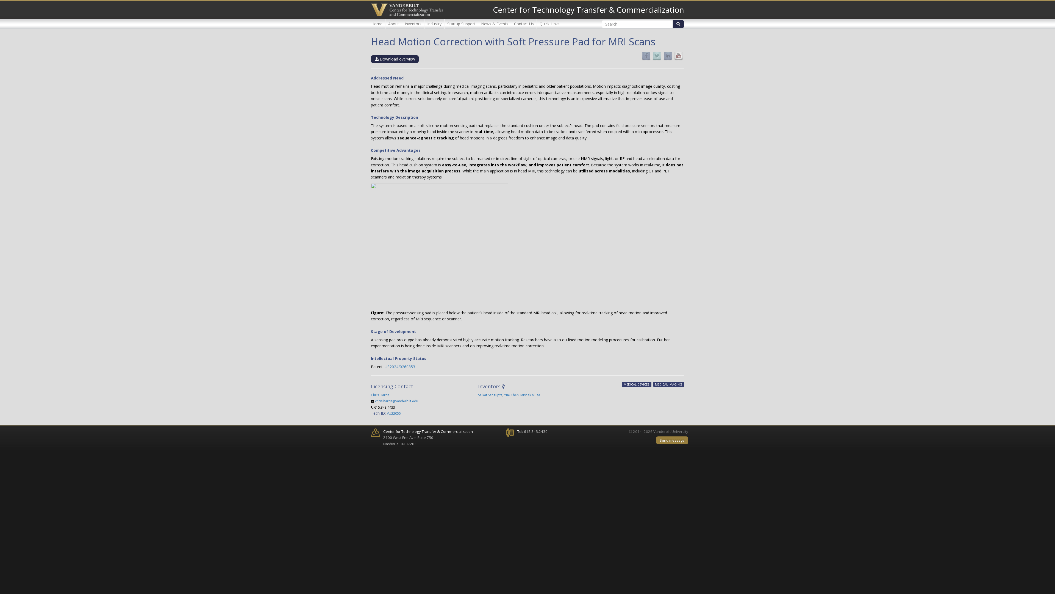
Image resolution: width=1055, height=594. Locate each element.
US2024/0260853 (400, 366)
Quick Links (550, 23)
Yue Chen (511, 395)
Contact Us (524, 23)
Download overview (397, 59)
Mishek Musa (530, 395)
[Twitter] (657, 56)
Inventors (413, 23)
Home (376, 23)
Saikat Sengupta (490, 395)
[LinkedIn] (667, 56)
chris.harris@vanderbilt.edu (396, 401)
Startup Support (461, 23)
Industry (434, 23)
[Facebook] (646, 56)
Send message (672, 440)
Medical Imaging (668, 384)
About (393, 23)
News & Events (494, 23)
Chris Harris (380, 395)
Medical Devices (636, 384)
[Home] (407, 10)
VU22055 (394, 413)
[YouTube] (678, 56)
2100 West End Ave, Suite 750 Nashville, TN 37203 (428, 437)
